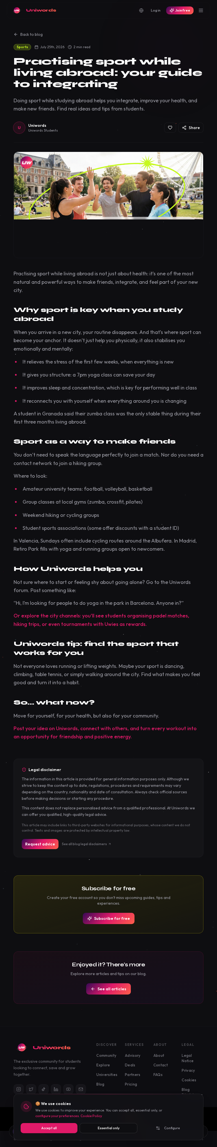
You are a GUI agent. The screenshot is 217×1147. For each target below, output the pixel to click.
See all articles (111, 988)
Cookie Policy (91, 1116)
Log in (155, 10)
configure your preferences (57, 1116)
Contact (160, 1065)
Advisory (133, 1055)
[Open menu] (201, 10)
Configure (172, 1128)
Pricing (131, 1084)
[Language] (141, 10)
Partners (132, 1074)
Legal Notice (188, 1058)
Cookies (189, 1080)
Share (194, 127)
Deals (130, 1065)
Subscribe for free (112, 918)
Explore (103, 1065)
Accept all (49, 1128)
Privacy (188, 1070)
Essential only (109, 1128)
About (158, 1055)
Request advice (40, 844)
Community (106, 1055)
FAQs (157, 1074)
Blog (100, 1084)
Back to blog (31, 34)
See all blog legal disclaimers (84, 844)
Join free (182, 10)
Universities (106, 1074)
